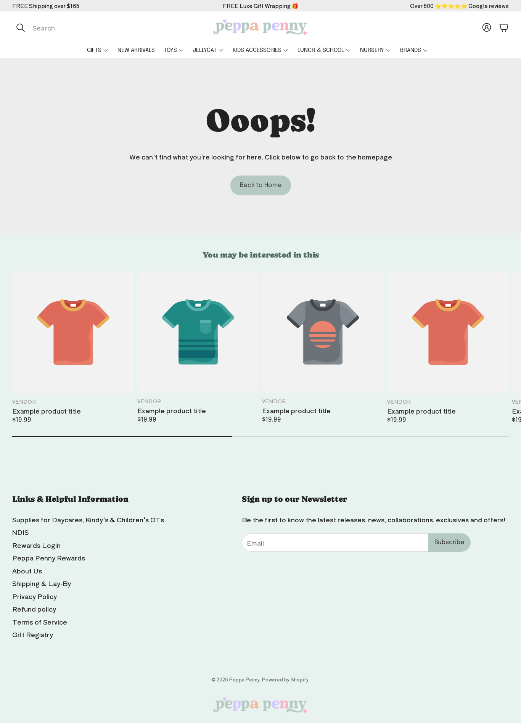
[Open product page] (73, 332)
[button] (92, 27)
